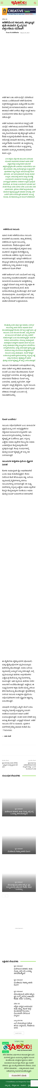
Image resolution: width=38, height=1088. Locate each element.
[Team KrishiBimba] (3, 32)
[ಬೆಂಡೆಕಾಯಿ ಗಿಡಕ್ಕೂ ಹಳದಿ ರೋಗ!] (19, 835)
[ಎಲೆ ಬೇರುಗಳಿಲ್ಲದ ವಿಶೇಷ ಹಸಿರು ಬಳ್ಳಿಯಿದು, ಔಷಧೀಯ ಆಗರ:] (7, 1024)
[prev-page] (3, 896)
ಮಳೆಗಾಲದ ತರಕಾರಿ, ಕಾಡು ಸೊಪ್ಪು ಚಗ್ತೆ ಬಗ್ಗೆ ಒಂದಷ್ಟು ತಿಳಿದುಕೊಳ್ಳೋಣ (19, 813)
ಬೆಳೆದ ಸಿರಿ (4, 19)
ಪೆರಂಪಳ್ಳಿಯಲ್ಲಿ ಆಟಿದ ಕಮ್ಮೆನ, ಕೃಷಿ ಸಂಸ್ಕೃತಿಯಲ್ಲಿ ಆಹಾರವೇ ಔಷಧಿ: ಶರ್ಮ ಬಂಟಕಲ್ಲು (19, 887)
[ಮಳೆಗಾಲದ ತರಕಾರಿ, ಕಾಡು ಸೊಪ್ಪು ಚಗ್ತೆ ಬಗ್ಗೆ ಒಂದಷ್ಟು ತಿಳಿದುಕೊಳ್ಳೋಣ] (19, 797)
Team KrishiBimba (12, 32)
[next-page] (6, 896)
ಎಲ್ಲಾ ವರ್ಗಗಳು (18, 1020)
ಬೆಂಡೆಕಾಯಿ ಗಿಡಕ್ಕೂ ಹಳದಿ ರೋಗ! (19, 851)
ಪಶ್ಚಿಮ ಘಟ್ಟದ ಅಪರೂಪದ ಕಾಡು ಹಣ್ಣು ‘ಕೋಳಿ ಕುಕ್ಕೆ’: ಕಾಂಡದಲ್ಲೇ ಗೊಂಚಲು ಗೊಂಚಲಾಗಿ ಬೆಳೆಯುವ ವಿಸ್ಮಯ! (23, 1011)
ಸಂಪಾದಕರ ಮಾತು (19, 1075)
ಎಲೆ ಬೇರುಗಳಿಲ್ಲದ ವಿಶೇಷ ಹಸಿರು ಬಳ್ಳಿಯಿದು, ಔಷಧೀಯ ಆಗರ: (24, 1025)
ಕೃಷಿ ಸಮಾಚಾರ (19, 809)
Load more (18, 1033)
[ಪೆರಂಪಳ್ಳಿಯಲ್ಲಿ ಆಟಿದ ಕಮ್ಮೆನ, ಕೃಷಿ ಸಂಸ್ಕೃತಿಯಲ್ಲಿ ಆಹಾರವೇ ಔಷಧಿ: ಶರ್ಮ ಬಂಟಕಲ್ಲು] (19, 873)
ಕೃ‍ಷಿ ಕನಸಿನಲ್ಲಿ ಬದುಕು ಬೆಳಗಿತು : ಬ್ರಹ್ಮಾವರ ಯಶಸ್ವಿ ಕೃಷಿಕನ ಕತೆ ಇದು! (10, 765)
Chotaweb (29, 1082)
